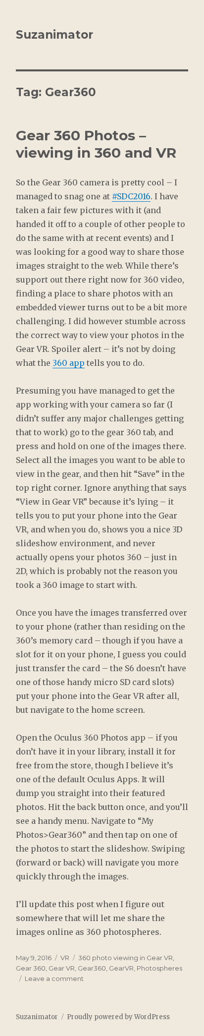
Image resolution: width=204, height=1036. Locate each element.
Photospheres (159, 968)
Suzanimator (54, 35)
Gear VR (62, 968)
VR (64, 958)
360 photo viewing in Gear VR (125, 958)
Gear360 (92, 968)
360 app (68, 363)
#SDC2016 (131, 196)
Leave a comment (54, 978)
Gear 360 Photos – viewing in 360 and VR (96, 144)
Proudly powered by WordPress (118, 1017)
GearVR (121, 968)
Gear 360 (31, 968)
